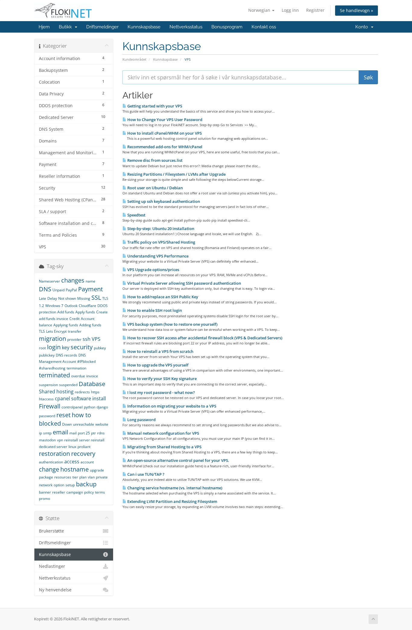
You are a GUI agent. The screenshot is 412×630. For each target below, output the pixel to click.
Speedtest (135, 215)
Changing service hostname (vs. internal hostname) (174, 488)
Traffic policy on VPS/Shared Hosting (160, 242)
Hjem (44, 27)
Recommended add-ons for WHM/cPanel (164, 146)
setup (70, 485)
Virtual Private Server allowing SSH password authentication (183, 283)
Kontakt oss (264, 27)
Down (67, 424)
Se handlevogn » (356, 10)
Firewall (49, 406)
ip (40, 433)
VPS (96, 339)
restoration (54, 453)
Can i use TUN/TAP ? (145, 474)
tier (75, 477)
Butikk (66, 27)
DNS (45, 289)
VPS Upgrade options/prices (152, 269)
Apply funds (85, 312)
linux (72, 446)
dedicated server (53, 446)
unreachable (83, 424)
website (101, 424)
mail (73, 433)
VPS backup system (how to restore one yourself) (171, 324)
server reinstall (91, 440)
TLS (42, 331)
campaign (74, 492)
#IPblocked (86, 361)
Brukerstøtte (51, 531)
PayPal (71, 290)
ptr (93, 433)
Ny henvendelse (55, 590)
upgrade (97, 470)
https (95, 392)
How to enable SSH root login (154, 310)
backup (86, 484)
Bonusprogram (226, 27)
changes (72, 280)
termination (76, 368)
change (49, 469)
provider (74, 339)
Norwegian (259, 10)
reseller (58, 492)
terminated (54, 375)
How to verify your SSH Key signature (161, 378)
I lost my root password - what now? (160, 392)
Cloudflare (87, 305)
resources (62, 477)
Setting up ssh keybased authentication (163, 201)
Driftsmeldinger (102, 27)
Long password (141, 419)
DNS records (66, 355)
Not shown (67, 298)
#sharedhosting (52, 368)
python (89, 407)
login (54, 347)
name (90, 281)
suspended (68, 384)
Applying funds (65, 325)
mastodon (47, 440)
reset (63, 415)
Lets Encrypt (56, 331)
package (46, 477)
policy (89, 492)
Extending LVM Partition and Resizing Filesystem (171, 501)
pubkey (100, 347)
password (47, 415)
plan (83, 477)
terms (100, 492)
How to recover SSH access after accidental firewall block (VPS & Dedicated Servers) (204, 338)
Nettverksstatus (186, 27)
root (42, 347)
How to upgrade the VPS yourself (157, 365)
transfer (74, 331)
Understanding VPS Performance (157, 256)
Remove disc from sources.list (154, 160)
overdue (78, 376)
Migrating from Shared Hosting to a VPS (163, 446)
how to (81, 415)
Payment (90, 289)
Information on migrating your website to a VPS (171, 406)
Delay (52, 298)
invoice (92, 376)
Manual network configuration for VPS (162, 433)
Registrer (315, 10)
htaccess (46, 398)
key (65, 347)
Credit (74, 318)
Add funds (65, 312)
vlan (91, 477)
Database (92, 384)
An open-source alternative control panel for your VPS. (177, 460)
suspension (48, 384)
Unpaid (58, 290)
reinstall (71, 440)
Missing (83, 298)
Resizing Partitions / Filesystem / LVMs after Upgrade (176, 174)
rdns (101, 433)
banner (45, 492)
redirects (82, 392)
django (102, 407)
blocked (50, 423)
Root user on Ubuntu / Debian (154, 187)
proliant (84, 446)
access (71, 461)
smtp (47, 433)
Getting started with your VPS (154, 106)
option (59, 485)
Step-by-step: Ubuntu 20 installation (160, 228)
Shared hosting (56, 391)
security (82, 347)
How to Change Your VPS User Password (164, 119)
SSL (96, 297)
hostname (74, 469)
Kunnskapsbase (144, 27)
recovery (83, 453)
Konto (362, 27)
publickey (47, 355)
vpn (60, 440)
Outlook (71, 305)
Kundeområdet (134, 59)
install (99, 398)
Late (42, 298)
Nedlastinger (52, 566)
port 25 (84, 433)
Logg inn (290, 10)
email (60, 432)
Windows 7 (54, 305)
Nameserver (49, 281)
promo (44, 498)
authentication (51, 462)
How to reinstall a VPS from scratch (159, 351)
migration (52, 338)
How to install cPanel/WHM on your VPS (164, 133)
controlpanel (72, 407)
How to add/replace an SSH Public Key (162, 296)
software (81, 398)
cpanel (62, 398)
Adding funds (90, 325)
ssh (86, 339)
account (87, 462)
